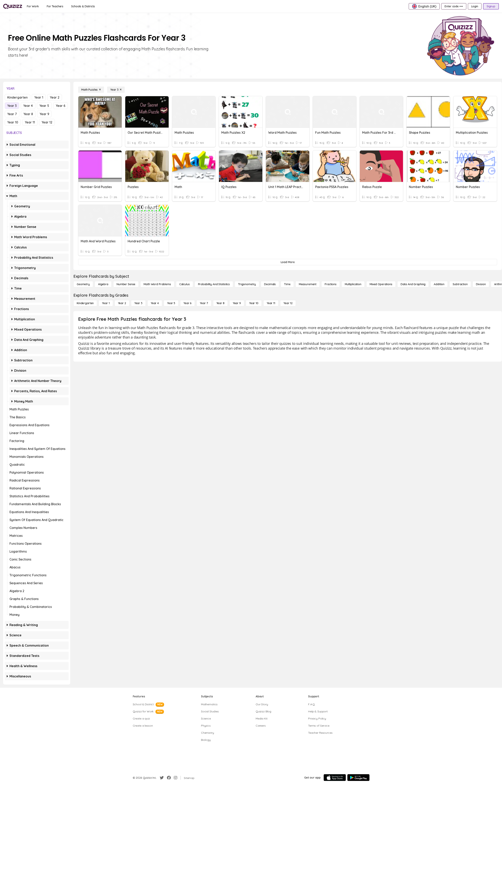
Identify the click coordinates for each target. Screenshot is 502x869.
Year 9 (44, 114)
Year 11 (30, 122)
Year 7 (12, 114)
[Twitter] (162, 778)
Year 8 (28, 114)
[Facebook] (169, 778)
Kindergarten (17, 97)
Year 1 (38, 97)
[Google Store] (358, 777)
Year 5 (44, 106)
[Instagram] (175, 778)
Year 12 (47, 122)
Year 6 (60, 106)
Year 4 (28, 106)
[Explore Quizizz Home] (12, 6)
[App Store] (335, 777)
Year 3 (12, 106)
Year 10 (12, 122)
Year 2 (54, 97)
